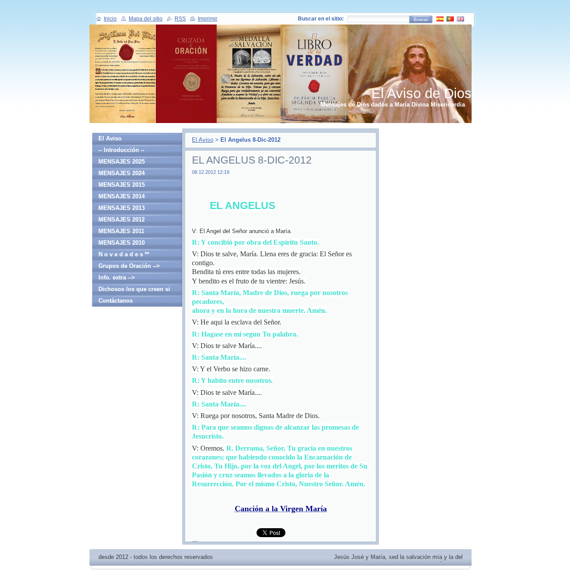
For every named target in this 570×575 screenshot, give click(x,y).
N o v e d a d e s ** (123, 254)
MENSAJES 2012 (121, 219)
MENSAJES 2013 (121, 208)
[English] (460, 18)
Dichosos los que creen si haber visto (134, 290)
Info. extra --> (116, 277)
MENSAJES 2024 (121, 173)
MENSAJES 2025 (121, 161)
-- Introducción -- (121, 150)
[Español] (440, 18)
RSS (180, 18)
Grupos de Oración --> (129, 266)
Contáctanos (115, 300)
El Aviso (202, 139)
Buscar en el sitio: (321, 18)
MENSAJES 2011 (121, 231)
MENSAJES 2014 (121, 196)
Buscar (421, 19)
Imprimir (207, 18)
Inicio (110, 18)
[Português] (450, 18)
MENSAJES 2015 (121, 184)
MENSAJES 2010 (121, 242)
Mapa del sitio (146, 18)
